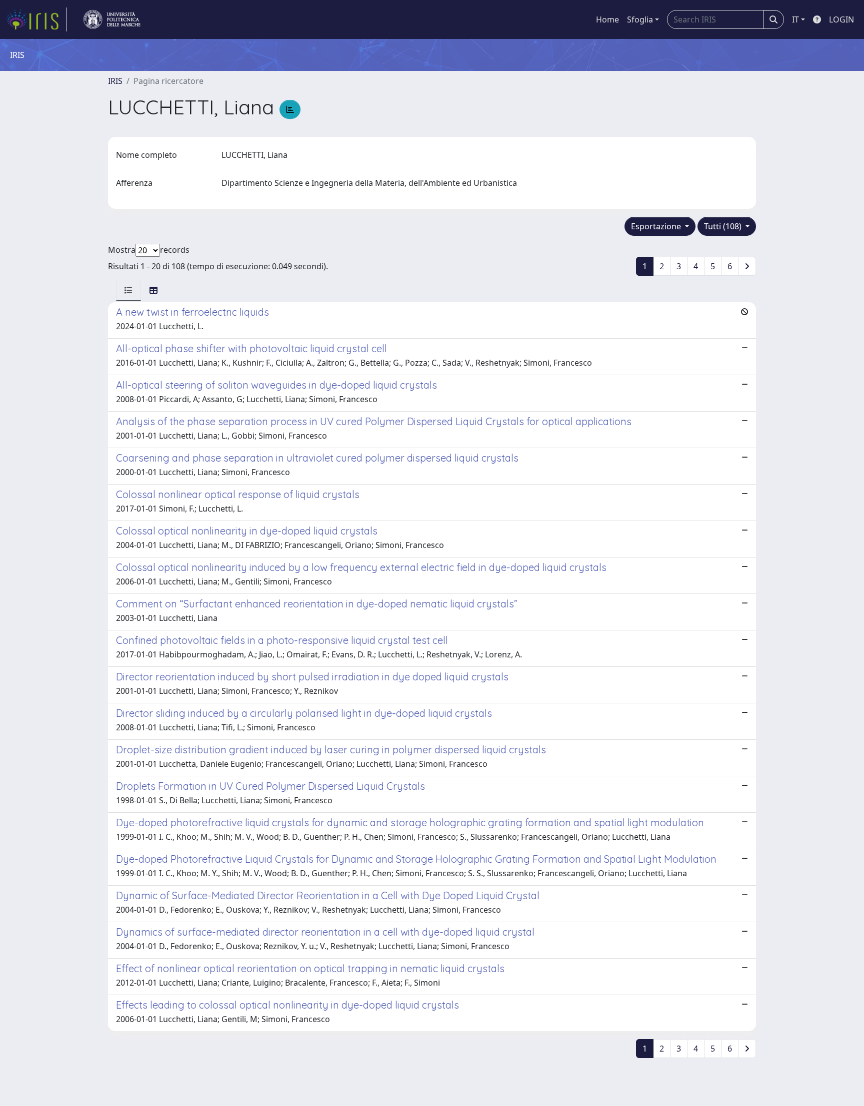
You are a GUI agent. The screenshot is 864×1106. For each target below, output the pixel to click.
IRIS (115, 80)
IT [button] (795, 19)
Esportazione (657, 226)
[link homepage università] (112, 19)
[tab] (128, 290)
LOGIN (841, 19)
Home (607, 19)
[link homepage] (36, 19)
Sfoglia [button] (640, 19)
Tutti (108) (724, 226)
